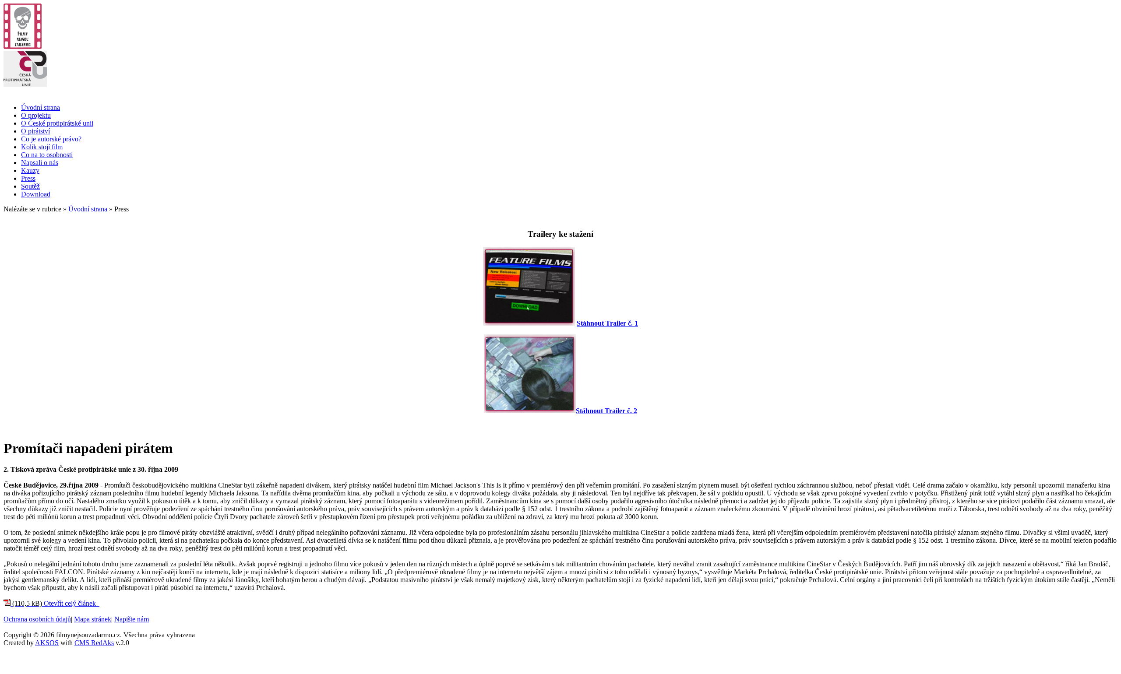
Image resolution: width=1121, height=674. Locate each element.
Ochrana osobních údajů (37, 619)
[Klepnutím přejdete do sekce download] (529, 323)
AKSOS (47, 642)
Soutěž (30, 186)
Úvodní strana (40, 107)
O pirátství (35, 131)
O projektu (36, 115)
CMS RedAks (94, 642)
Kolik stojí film (42, 147)
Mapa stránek (92, 619)
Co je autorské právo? (51, 139)
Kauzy (30, 170)
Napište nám (131, 619)
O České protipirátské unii (57, 123)
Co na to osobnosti (47, 154)
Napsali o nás (39, 162)
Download (35, 194)
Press (28, 178)
